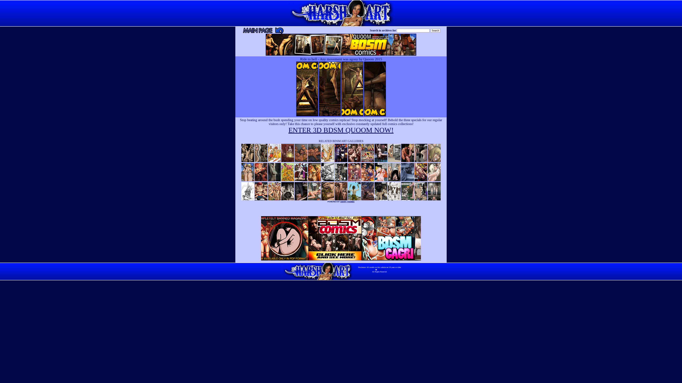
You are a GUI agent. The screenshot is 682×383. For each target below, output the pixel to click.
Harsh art (381, 270)
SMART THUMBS (347, 202)
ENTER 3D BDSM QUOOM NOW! (341, 130)
